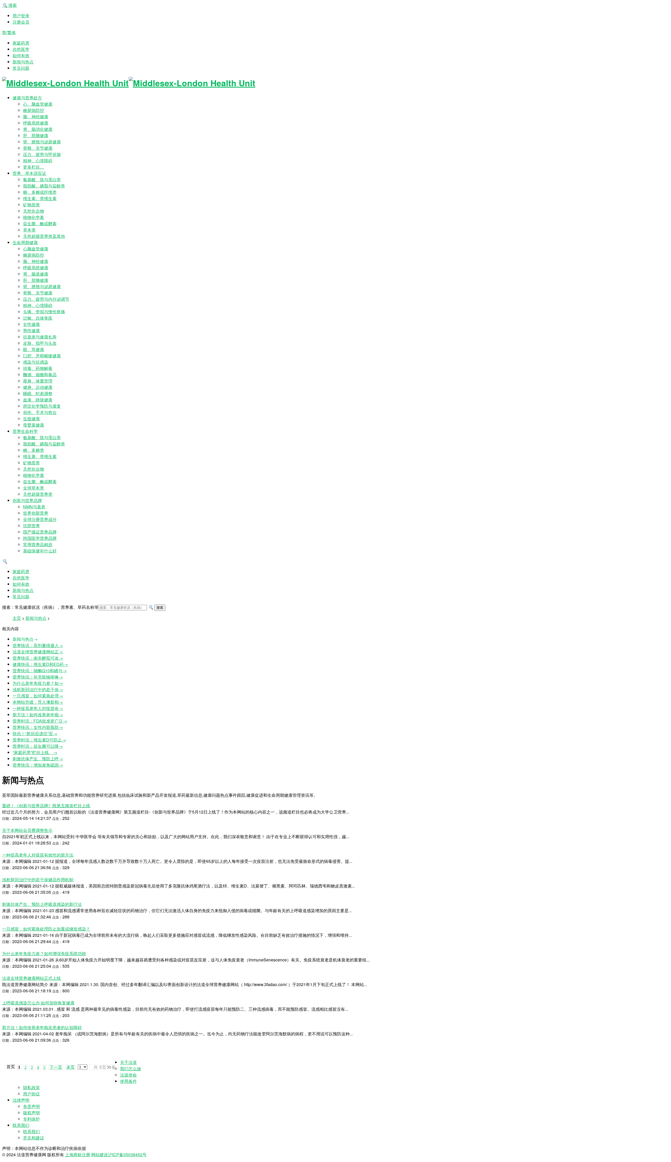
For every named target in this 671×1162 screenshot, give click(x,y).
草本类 (29, 230)
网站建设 (99, 1155)
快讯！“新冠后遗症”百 (35, 733)
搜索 (9, 5)
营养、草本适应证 (29, 173)
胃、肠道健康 (35, 274)
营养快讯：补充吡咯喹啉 (38, 677)
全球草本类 (33, 488)
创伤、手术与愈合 (40, 412)
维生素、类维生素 (40, 198)
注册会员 (21, 22)
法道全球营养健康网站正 (38, 652)
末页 (70, 1067)
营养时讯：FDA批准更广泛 (40, 721)
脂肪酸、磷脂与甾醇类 (44, 186)
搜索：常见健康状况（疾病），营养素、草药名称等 (50, 607)
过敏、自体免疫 (37, 318)
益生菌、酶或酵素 (40, 223)
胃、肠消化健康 (37, 129)
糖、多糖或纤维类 (40, 192)
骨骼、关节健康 (37, 148)
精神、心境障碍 (37, 161)
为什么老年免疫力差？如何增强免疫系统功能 (44, 953)
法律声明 (21, 1100)
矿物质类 (31, 205)
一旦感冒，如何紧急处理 (38, 696)
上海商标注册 (77, 1155)
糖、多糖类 (33, 450)
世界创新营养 (35, 513)
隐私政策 (31, 1087)
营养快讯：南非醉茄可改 (38, 658)
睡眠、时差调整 (37, 393)
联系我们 (21, 1125)
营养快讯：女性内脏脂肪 (38, 727)
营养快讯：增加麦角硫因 (38, 765)
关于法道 (128, 1062)
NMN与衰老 (34, 507)
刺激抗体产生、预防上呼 (38, 759)
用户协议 (31, 1094)
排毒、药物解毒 (37, 368)
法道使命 (128, 1075)
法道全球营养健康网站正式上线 (31, 978)
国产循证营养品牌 (40, 532)
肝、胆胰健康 (35, 135)
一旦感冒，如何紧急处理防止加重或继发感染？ (46, 929)
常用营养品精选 (37, 544)
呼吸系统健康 (35, 123)
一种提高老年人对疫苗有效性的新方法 (37, 855)
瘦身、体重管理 (37, 381)
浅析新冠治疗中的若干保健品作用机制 (37, 879)
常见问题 (21, 68)
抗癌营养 (31, 526)
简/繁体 (9, 32)
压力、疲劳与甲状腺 (42, 154)
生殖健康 (31, 419)
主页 (17, 618)
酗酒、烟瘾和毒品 (40, 375)
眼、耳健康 (33, 349)
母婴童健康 (33, 425)
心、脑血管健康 (37, 104)
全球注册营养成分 (40, 519)
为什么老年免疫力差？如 (38, 683)
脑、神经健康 (35, 117)
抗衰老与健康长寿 (40, 337)
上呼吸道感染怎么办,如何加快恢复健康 (38, 1003)
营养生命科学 (25, 431)
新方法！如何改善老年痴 (38, 715)
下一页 (56, 1067)
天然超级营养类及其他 (44, 236)
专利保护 (31, 1119)
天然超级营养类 (37, 494)
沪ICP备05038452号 (127, 1155)
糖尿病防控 (33, 110)
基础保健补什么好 (40, 551)
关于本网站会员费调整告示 (27, 830)
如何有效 (21, 55)
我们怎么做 (130, 1069)
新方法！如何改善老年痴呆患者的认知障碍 (42, 1027)
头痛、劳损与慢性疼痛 (44, 312)
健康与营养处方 (27, 98)
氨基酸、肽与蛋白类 (42, 179)
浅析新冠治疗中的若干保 (38, 689)
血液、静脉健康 (37, 400)
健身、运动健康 (37, 387)
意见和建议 (33, 1138)
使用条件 (128, 1081)
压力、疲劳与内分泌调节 (46, 299)
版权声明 (31, 1113)
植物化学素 (33, 217)
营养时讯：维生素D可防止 (39, 740)
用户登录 (21, 16)
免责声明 (31, 1106)
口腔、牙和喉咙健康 (42, 356)
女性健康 (31, 324)
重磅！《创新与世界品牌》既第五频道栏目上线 (46, 806)
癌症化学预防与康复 (42, 406)
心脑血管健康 (35, 249)
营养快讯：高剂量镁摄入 (38, 645)
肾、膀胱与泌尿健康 (42, 142)
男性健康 (31, 330)
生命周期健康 (25, 242)
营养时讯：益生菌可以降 (38, 746)
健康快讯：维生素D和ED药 (40, 664)
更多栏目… (33, 167)
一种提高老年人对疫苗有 (38, 708)
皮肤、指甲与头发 (40, 343)
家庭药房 (21, 43)
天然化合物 (33, 211)
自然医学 (21, 49)
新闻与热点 (23, 62)
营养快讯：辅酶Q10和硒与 (40, 671)
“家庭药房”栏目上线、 (35, 752)
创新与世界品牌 (27, 500)
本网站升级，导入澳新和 (38, 702)
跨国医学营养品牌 (40, 538)
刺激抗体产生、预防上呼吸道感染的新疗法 (42, 904)
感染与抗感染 (35, 362)
